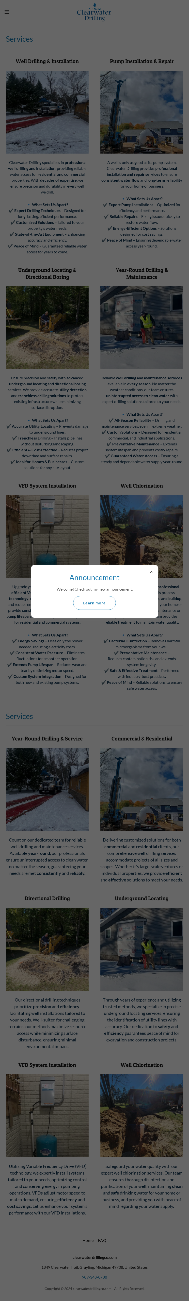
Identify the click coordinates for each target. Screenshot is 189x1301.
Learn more (94, 602)
